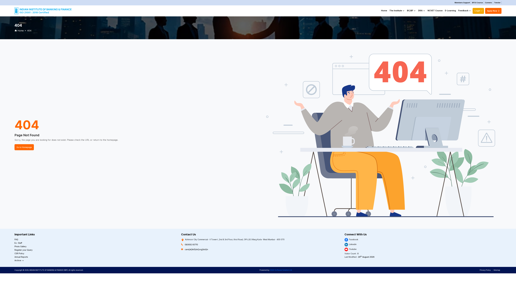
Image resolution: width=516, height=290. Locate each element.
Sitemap (497, 270)
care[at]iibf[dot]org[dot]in (196, 249)
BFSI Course (477, 2)
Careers (488, 2)
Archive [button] (18, 260)
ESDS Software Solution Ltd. (281, 270)
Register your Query (24, 250)
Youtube (352, 249)
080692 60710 (191, 244)
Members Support (462, 2)
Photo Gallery (20, 246)
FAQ (16, 239)
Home (384, 10)
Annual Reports (21, 257)
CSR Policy (19, 253)
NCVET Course (435, 10)
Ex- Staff (18, 243)
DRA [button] (420, 10)
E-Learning (450, 10)
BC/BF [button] (410, 10)
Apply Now (492, 11)
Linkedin (352, 244)
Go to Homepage (24, 147)
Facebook (353, 239)
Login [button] (477, 10)
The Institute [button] (395, 10)
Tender (497, 2)
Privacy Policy (485, 270)
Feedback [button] (463, 10)
